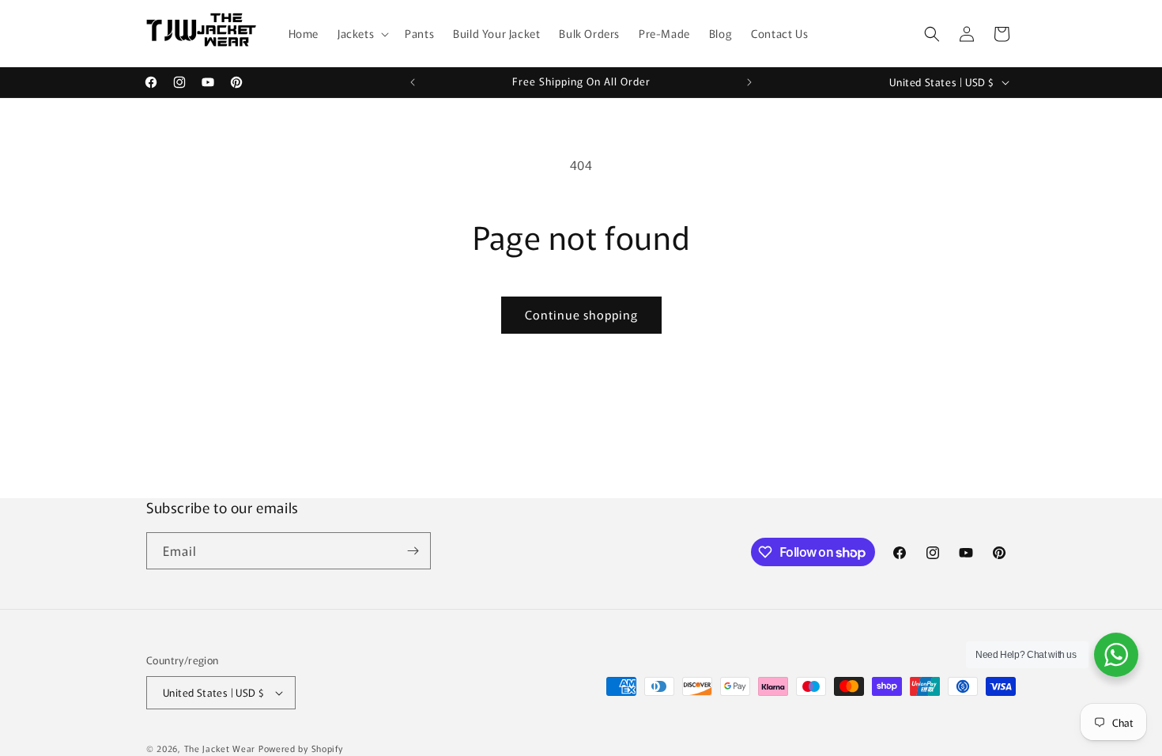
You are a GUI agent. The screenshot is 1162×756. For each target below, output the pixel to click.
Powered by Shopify (300, 748)
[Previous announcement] (412, 82)
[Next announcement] (749, 82)
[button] (361, 33)
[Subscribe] (412, 550)
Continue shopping (581, 314)
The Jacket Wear (220, 748)
